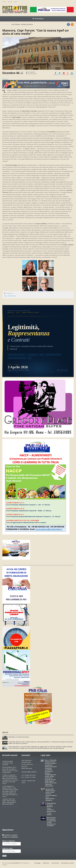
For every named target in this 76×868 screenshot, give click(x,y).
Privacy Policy (55, 863)
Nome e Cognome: (8, 841)
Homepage (37, 863)
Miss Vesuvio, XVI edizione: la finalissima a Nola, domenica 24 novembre (51, 821)
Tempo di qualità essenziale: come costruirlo (7, 763)
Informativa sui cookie (67, 863)
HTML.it (5, 79)
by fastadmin (31, 72)
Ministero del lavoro (27, 24)
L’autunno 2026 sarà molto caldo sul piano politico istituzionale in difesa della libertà (9, 801)
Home (4, 1)
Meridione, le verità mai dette (19, 737)
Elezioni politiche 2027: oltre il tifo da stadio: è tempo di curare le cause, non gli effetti (10, 769)
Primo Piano (12, 296)
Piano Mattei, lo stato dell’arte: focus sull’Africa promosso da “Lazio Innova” (51, 808)
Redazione (46, 863)
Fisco (5, 296)
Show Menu (39, 19)
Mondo (10, 1)
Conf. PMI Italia (15, 24)
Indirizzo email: (7, 848)
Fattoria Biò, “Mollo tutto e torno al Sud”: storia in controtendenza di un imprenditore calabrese (51, 794)
